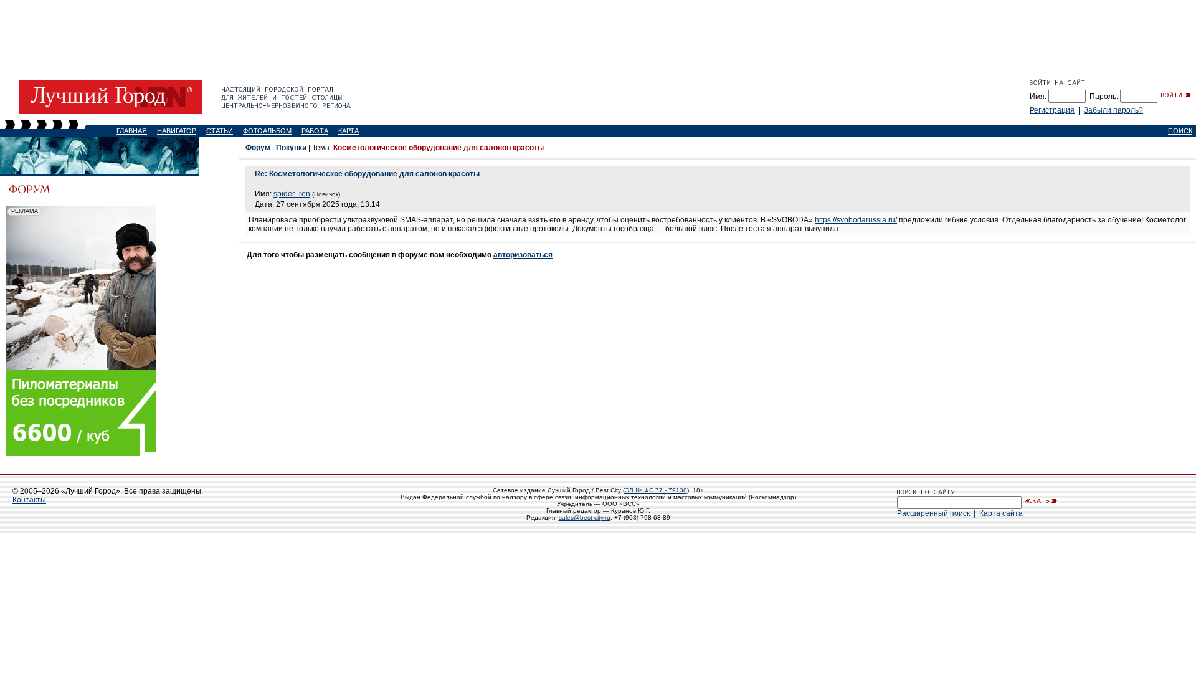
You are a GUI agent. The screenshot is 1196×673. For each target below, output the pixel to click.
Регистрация (1052, 110)
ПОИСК (1180, 131)
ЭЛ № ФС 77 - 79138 (656, 490)
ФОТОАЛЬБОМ (267, 131)
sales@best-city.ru (584, 517)
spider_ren (291, 193)
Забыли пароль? (1113, 110)
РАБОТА (314, 131)
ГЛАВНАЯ (131, 131)
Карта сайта (1001, 513)
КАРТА (348, 131)
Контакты (29, 499)
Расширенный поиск (933, 513)
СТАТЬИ (219, 131)
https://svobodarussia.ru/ (856, 220)
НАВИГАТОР (176, 131)
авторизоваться (523, 255)
